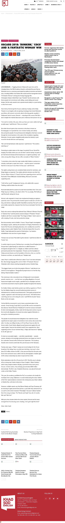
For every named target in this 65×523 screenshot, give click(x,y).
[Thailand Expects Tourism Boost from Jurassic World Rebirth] (36, 447)
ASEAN (33, 9)
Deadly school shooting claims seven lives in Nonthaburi (52, 55)
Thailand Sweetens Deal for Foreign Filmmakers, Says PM (21, 472)
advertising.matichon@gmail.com (30, 513)
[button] (61, 1)
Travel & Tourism (50, 119)
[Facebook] (63, 1)
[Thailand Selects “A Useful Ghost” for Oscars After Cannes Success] (7, 447)
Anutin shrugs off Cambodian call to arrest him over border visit (54, 110)
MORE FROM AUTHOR (21, 439)
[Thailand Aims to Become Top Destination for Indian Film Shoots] (36, 465)
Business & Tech (55, 4)
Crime (46, 4)
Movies (8, 411)
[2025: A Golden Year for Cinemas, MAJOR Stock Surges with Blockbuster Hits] (7, 465)
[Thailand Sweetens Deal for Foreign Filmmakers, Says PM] (21, 465)
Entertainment (9, 13)
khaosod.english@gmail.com (29, 507)
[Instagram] (49, 498)
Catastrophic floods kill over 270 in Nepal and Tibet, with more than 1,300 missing (54, 87)
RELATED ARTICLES (7, 439)
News (25, 4)
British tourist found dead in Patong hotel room (54, 66)
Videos (39, 9)
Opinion (26, 9)
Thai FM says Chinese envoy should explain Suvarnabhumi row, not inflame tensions (54, 73)
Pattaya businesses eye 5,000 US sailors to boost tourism (54, 147)
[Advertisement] (32, 27)
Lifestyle (40, 4)
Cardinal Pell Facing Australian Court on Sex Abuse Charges (9, 432)
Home (2, 13)
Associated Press (7, 50)
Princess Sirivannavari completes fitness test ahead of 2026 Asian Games (54, 61)
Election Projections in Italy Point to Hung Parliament (33, 432)
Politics (32, 4)
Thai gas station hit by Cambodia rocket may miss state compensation (53, 104)
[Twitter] (53, 498)
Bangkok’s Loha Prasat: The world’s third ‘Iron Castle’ (54, 98)
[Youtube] (57, 498)
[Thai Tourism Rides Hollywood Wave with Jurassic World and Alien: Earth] (21, 447)
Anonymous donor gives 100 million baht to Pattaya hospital (54, 93)
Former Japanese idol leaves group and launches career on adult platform (54, 49)
